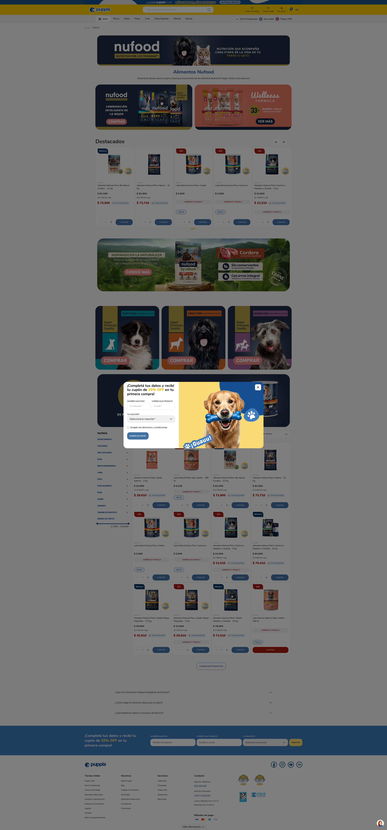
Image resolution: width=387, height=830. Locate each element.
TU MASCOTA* (133, 414)
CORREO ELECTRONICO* (162, 401)
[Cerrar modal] (258, 387)
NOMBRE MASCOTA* (136, 401)
